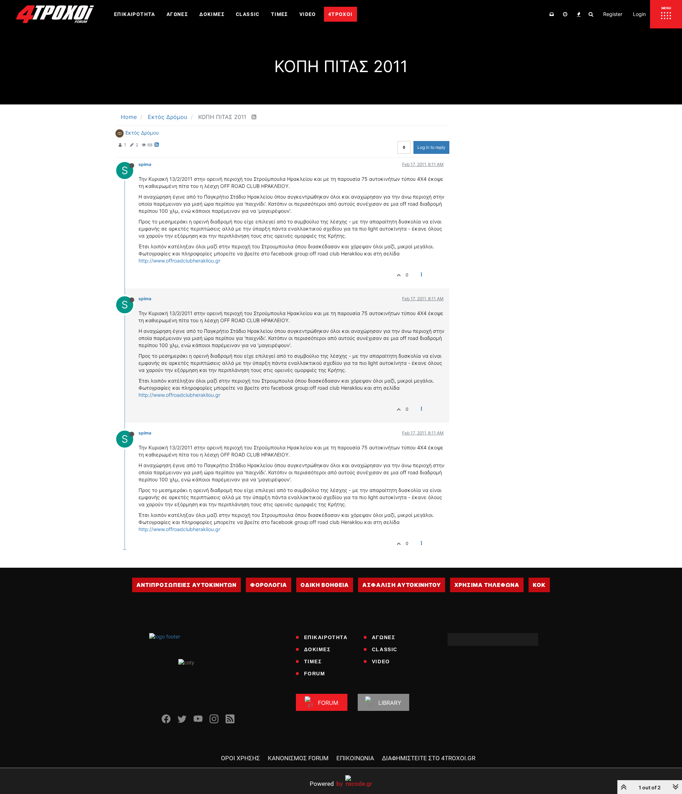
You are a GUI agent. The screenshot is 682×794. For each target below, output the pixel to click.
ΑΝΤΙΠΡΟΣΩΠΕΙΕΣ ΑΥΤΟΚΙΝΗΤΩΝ (186, 585)
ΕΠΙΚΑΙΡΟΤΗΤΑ (326, 637)
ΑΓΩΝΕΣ (383, 637)
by (326, 783)
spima (145, 164)
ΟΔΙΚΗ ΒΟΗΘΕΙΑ (325, 585)
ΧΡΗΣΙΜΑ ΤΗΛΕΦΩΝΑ (486, 585)
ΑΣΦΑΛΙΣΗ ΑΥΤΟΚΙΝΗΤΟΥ (401, 585)
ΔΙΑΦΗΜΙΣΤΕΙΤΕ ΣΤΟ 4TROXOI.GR (428, 758)
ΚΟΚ (539, 585)
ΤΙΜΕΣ (313, 661)
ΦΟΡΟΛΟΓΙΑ (268, 585)
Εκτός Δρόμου (142, 133)
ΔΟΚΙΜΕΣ (317, 649)
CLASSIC (384, 649)
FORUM (314, 673)
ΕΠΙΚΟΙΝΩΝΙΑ (355, 758)
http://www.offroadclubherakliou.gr (179, 261)
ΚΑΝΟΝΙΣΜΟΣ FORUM (298, 758)
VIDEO (381, 661)
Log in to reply (431, 147)
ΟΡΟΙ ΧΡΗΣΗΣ (240, 758)
